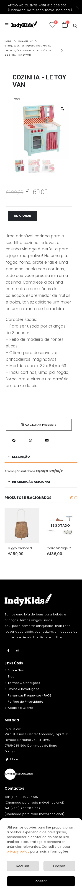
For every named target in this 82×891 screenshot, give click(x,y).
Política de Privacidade (25, 701)
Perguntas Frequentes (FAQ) (29, 695)
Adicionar (22, 216)
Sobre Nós (16, 670)
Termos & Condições (24, 683)
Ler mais (70, 516)
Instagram (17, 650)
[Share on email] (47, 440)
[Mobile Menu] (8, 25)
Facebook (8, 650)
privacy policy (18, 851)
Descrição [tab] (21, 457)
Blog (11, 676)
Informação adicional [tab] (31, 481)
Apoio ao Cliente (20, 708)
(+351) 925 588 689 (25, 808)
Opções (59, 866)
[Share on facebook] (14, 440)
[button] (72, 498)
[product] (22, 525)
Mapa (14, 759)
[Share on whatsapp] (30, 440)
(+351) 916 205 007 (24, 797)
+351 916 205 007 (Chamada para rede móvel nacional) (40, 7)
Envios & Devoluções (23, 689)
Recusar (22, 866)
